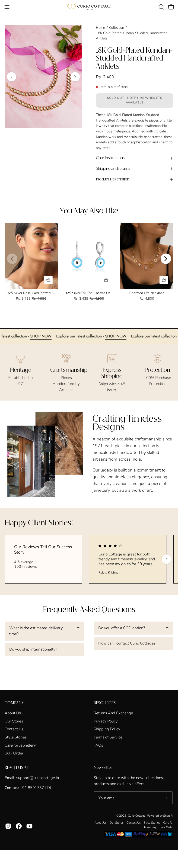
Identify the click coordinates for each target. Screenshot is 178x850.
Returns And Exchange (113, 713)
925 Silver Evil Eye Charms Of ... (89, 293)
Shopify (168, 816)
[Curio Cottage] (89, 7)
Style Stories (16, 737)
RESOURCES (105, 703)
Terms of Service (108, 737)
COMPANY (14, 703)
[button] (161, 7)
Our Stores (14, 721)
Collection (116, 27)
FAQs (98, 745)
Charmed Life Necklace (146, 293)
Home (100, 27)
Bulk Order (14, 753)
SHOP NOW (56, 336)
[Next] (75, 76)
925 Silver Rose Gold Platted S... (31, 293)
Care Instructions (110, 158)
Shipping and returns (113, 168)
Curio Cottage (137, 816)
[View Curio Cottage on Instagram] (8, 826)
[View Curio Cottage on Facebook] (18, 826)
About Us (13, 713)
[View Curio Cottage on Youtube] (29, 826)
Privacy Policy (106, 721)
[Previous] (11, 76)
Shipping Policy (107, 729)
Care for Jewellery (20, 745)
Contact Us (14, 729)
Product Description (112, 179)
